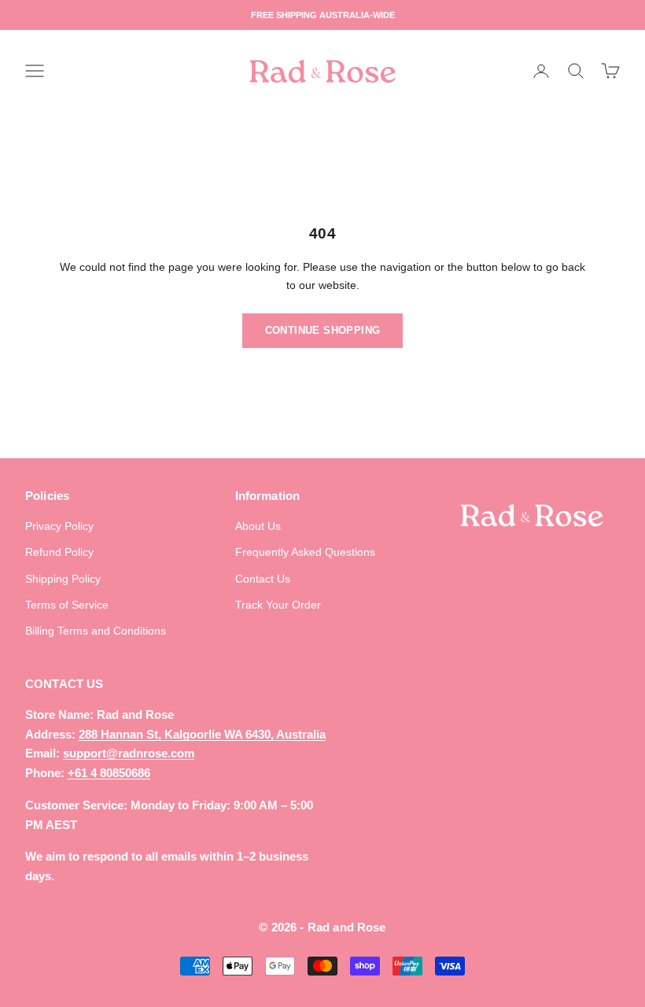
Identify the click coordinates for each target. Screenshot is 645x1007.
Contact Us (262, 578)
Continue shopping (323, 330)
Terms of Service (67, 604)
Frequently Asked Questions (305, 552)
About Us (258, 526)
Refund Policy (59, 552)
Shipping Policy (63, 578)
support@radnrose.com (128, 753)
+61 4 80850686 (109, 772)
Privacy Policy (59, 526)
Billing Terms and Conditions (95, 630)
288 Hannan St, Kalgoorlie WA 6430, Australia (202, 734)
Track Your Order (278, 604)
